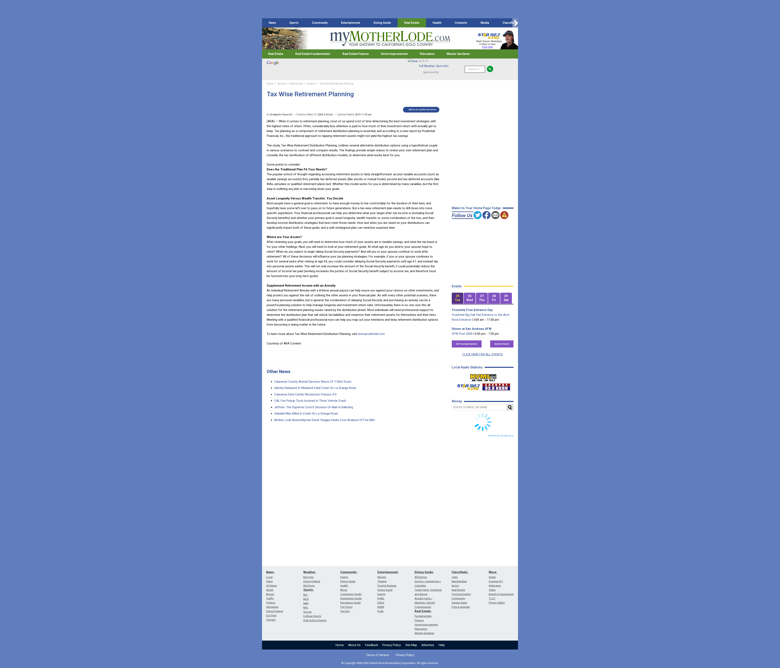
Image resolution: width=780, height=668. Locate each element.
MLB (306, 599)
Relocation (427, 53)
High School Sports (314, 620)
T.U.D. (492, 598)
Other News (278, 371)
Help (442, 645)
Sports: (308, 590)
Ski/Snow (309, 585)
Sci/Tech (271, 615)
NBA (306, 603)
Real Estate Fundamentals (312, 53)
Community (320, 22)
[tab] (458, 298)
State (269, 581)
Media (485, 22)
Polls (380, 611)
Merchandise (459, 581)
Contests (461, 22)
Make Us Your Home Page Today (476, 208)
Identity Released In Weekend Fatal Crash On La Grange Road (315, 388)
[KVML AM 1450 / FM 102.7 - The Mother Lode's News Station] (483, 376)
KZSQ (380, 602)
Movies (381, 577)
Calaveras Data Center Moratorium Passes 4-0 (305, 394)
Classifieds (510, 22)
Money (270, 594)
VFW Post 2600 (462, 334)
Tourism (271, 619)
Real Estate (411, 22)
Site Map (411, 645)
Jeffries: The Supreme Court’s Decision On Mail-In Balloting (313, 407)
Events (344, 577)
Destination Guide (351, 598)
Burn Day (308, 577)
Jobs (455, 577)
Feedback (371, 645)
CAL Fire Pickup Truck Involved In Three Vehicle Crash (310, 401)
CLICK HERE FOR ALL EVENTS (482, 354)
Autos (455, 585)
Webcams (495, 585)
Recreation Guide (350, 602)
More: (493, 572)
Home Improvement (394, 53)
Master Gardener (458, 53)
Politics (270, 602)
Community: (348, 572)
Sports (294, 22)
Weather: (309, 572)
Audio (492, 577)
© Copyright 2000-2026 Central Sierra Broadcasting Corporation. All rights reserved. (390, 663)
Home (340, 645)
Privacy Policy (391, 645)
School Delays (274, 611)
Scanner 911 (496, 581)
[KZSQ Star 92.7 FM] (466, 385)
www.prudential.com (371, 334)
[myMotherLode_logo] (390, 38)
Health (437, 22)
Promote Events (461, 594)
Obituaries (272, 606)
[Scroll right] (515, 22)
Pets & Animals (461, 606)
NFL (305, 594)
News (272, 22)
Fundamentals (423, 616)
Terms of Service (377, 655)
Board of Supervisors (501, 594)
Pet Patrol (346, 606)
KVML (380, 598)
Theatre (382, 581)
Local (269, 577)
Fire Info (345, 611)
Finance (419, 620)
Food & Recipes (386, 585)
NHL (305, 607)
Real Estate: (423, 611)
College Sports (312, 616)
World (269, 589)
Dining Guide (382, 22)
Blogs (343, 589)
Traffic (270, 598)
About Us (354, 645)
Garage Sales (459, 602)
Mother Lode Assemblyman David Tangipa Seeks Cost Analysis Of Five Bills (324, 420)
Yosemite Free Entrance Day (472, 310)
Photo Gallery (497, 602)
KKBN (380, 606)
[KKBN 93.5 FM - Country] (496, 385)
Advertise (427, 645)
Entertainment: (388, 572)
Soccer (307, 611)
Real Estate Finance (355, 53)
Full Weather (427, 66)
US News (271, 585)
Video (492, 589)
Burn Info (442, 66)
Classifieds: (460, 572)
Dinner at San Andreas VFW (472, 329)
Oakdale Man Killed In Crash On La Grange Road (306, 413)
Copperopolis (423, 606)
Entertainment (350, 22)
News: (270, 572)
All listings (421, 577)
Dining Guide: (424, 572)
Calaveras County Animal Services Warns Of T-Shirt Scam (312, 381)
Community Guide (350, 594)
